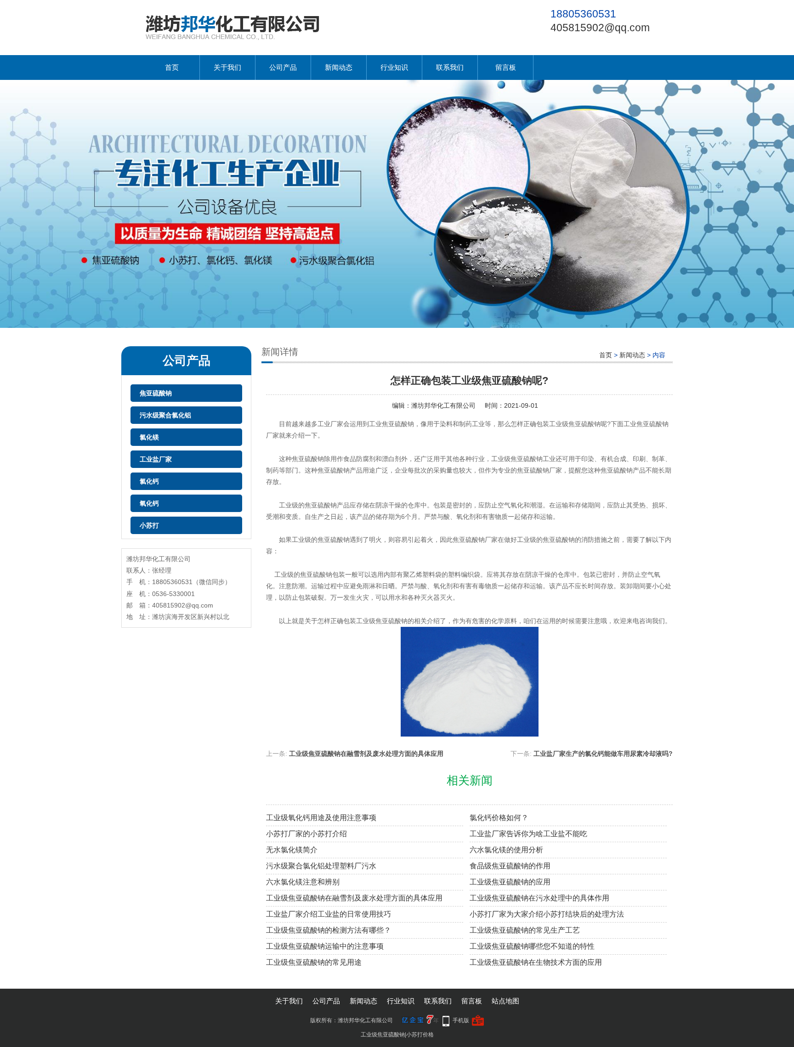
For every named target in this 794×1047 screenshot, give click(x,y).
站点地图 (505, 1001)
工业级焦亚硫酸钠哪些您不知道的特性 (532, 946)
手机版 (461, 1020)
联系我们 (450, 67)
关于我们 (227, 67)
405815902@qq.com (600, 28)
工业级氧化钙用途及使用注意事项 (321, 818)
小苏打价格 (420, 1034)
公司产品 (283, 67)
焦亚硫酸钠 (156, 393)
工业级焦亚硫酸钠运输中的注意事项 (325, 946)
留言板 (505, 67)
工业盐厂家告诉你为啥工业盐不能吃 (528, 834)
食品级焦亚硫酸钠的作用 (510, 866)
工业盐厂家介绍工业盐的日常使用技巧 (328, 914)
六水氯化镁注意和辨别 (303, 882)
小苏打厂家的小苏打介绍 (306, 834)
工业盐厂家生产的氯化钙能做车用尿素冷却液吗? (603, 753)
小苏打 (149, 525)
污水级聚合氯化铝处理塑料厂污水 (321, 866)
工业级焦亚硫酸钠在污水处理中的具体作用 (539, 898)
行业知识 (394, 67)
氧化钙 (149, 503)
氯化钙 (149, 481)
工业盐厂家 (156, 459)
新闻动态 (338, 67)
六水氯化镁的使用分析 (506, 850)
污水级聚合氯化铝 (165, 415)
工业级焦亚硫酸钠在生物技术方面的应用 (536, 962)
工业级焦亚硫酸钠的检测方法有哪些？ (328, 930)
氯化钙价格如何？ (499, 818)
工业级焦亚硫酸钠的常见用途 (314, 962)
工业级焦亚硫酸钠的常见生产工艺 (525, 930)
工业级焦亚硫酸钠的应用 (510, 882)
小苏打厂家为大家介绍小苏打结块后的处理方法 (547, 914)
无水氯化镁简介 (292, 850)
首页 (172, 67)
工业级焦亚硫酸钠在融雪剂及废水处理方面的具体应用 (366, 753)
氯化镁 (149, 437)
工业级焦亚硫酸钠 (383, 1034)
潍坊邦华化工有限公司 (443, 405)
